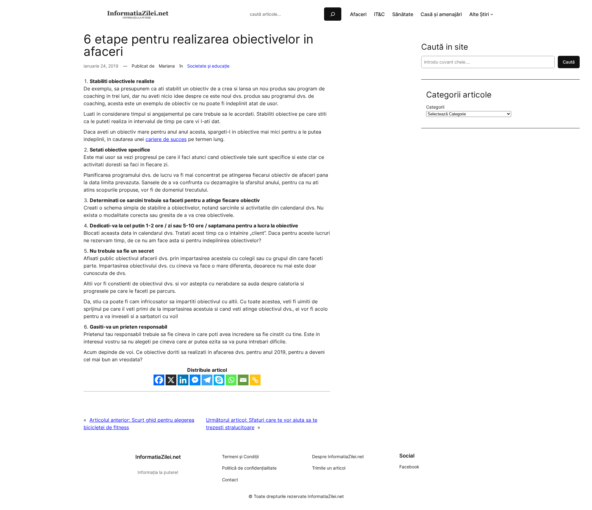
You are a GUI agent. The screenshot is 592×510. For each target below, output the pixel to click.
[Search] (332, 14)
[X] (171, 380)
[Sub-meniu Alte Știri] (491, 14)
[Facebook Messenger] (195, 380)
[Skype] (219, 380)
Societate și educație (208, 65)
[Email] (243, 380)
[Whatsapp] (231, 380)
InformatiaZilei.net (158, 457)
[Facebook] (159, 380)
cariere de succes (166, 139)
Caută (569, 61)
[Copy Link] (255, 380)
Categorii (435, 107)
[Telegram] (207, 380)
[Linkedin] (183, 380)
